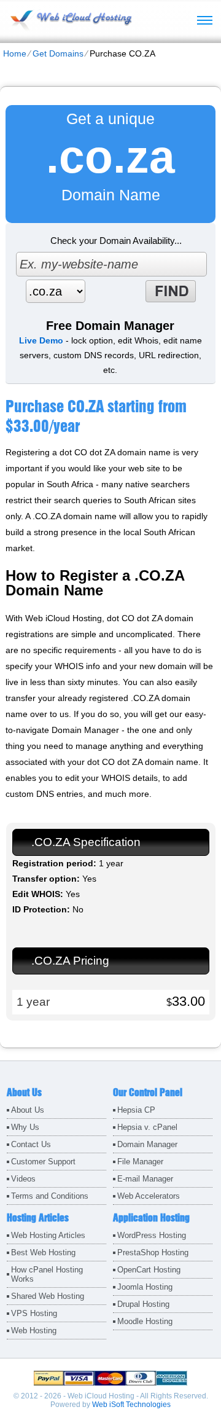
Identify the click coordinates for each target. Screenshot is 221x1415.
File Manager (140, 1161)
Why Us (25, 1127)
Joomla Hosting (145, 1287)
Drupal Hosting (143, 1304)
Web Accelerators (148, 1196)
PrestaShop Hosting (152, 1252)
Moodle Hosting (145, 1321)
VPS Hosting (34, 1313)
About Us (27, 1110)
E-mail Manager (145, 1178)
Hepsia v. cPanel (147, 1127)
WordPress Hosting (151, 1235)
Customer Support (43, 1161)
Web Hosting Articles (48, 1235)
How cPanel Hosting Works (47, 1274)
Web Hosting (33, 1330)
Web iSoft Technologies (131, 1404)
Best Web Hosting (43, 1252)
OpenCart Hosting (148, 1269)
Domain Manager (147, 1144)
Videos (23, 1178)
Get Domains (58, 53)
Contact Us (31, 1144)
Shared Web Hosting (47, 1296)
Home (14, 53)
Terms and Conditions (49, 1196)
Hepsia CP (136, 1110)
